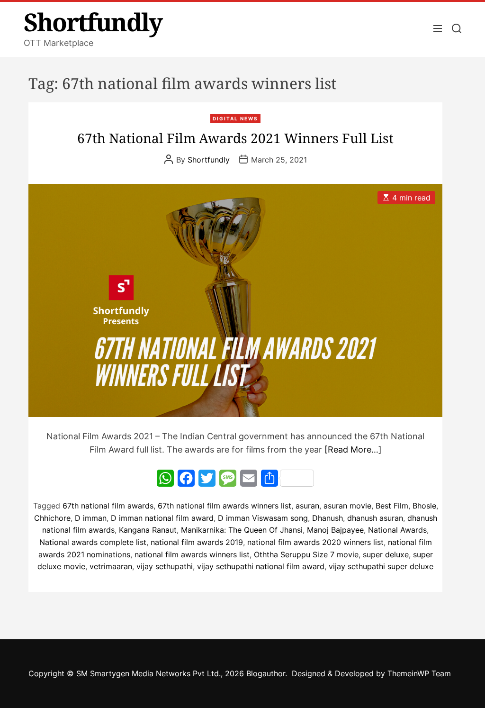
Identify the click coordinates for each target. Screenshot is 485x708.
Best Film (392, 505)
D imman (91, 518)
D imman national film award (162, 518)
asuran (307, 505)
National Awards (397, 530)
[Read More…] (353, 449)
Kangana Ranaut (148, 530)
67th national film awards (108, 505)
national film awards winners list (192, 554)
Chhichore (52, 518)
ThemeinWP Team (419, 673)
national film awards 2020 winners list (315, 542)
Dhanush (327, 518)
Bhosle (424, 505)
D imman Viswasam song (263, 518)
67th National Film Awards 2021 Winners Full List (235, 138)
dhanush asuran (375, 518)
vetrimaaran (111, 566)
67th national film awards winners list (224, 505)
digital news (235, 118)
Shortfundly (93, 21)
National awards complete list (92, 542)
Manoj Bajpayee (335, 530)
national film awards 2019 (197, 542)
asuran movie (347, 505)
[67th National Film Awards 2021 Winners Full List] (235, 300)
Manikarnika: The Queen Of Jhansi (242, 530)
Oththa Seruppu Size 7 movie (306, 554)
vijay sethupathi (164, 566)
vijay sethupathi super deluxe (381, 566)
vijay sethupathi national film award (260, 566)
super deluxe (386, 554)
